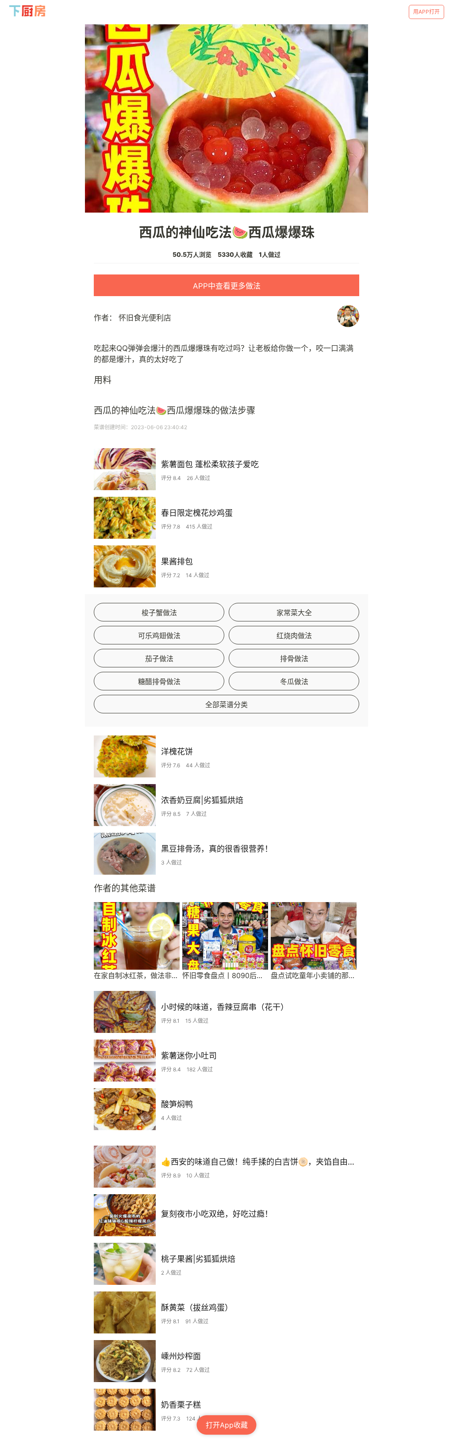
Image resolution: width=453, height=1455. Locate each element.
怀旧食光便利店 (145, 317)
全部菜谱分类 (226, 704)
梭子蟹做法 (159, 612)
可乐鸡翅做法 (159, 635)
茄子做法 (159, 658)
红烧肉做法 (294, 635)
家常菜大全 (294, 612)
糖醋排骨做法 (159, 681)
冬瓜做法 (294, 681)
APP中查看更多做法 (227, 286)
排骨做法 (294, 658)
